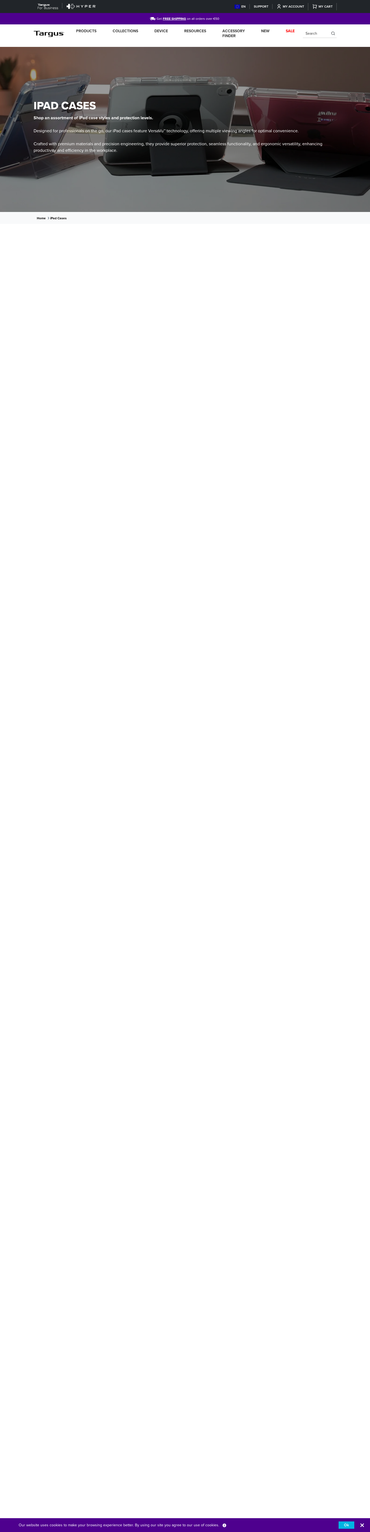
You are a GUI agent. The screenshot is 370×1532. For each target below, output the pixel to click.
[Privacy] (224, 1525)
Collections (125, 31)
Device (161, 31)
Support (261, 6)
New (265, 31)
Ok (346, 1525)
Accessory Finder (233, 33)
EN (243, 6)
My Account (293, 6)
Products (86, 31)
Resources (195, 31)
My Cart (326, 6)
